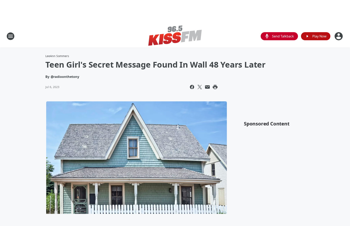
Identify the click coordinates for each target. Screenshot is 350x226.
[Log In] (339, 36)
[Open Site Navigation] (10, 36)
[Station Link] (175, 36)
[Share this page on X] (200, 87)
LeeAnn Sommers (57, 56)
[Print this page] (215, 87)
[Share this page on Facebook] (192, 87)
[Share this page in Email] (207, 87)
